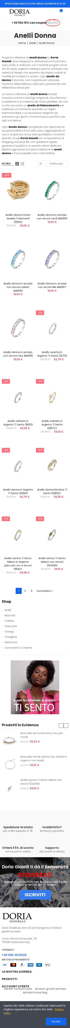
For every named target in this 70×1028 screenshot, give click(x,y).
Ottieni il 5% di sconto (18, 848)
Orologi (9, 631)
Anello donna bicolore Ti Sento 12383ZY (52, 491)
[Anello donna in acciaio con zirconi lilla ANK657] (52, 259)
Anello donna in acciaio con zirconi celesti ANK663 (17, 287)
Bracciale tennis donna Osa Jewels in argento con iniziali (43, 758)
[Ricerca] (53, 12)
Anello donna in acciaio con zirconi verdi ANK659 (52, 216)
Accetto (56, 1021)
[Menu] (3, 12)
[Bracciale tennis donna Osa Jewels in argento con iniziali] (10, 765)
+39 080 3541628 (14, 955)
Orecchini (11, 626)
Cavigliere (11, 637)
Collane (9, 621)
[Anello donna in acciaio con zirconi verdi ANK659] (52, 190)
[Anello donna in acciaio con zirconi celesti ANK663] (18, 259)
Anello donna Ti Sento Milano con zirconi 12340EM (52, 561)
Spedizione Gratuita (18, 827)
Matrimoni (11, 642)
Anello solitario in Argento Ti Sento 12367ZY (52, 424)
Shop (6, 601)
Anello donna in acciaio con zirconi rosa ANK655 (18, 354)
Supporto (52, 848)
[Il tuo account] (66, 12)
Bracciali (10, 615)
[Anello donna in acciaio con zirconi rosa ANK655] (18, 328)
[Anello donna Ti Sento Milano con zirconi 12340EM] (10, 788)
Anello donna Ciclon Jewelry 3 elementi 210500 (18, 218)
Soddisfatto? (52, 827)
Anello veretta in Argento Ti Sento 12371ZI (52, 354)
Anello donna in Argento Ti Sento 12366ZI (18, 491)
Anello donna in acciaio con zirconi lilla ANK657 (52, 285)
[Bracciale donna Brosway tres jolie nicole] (10, 741)
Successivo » (45, 591)
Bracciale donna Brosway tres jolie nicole (41, 735)
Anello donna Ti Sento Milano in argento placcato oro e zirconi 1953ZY (18, 563)
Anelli (8, 610)
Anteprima (25, 176)
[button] (61, 725)
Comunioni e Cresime (18, 647)
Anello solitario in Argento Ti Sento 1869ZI (18, 422)
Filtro (6, 163)
